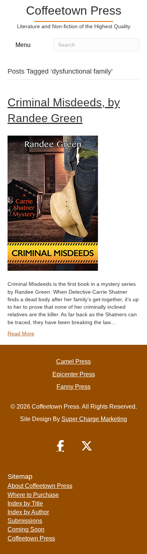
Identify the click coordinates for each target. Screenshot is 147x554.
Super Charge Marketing (94, 419)
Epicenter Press (73, 374)
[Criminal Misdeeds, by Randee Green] (53, 203)
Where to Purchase (33, 495)
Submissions (25, 521)
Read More (21, 334)
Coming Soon (26, 529)
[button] (60, 446)
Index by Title (25, 503)
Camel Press (73, 361)
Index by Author (28, 512)
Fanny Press (73, 386)
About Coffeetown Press (40, 486)
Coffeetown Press (31, 538)
